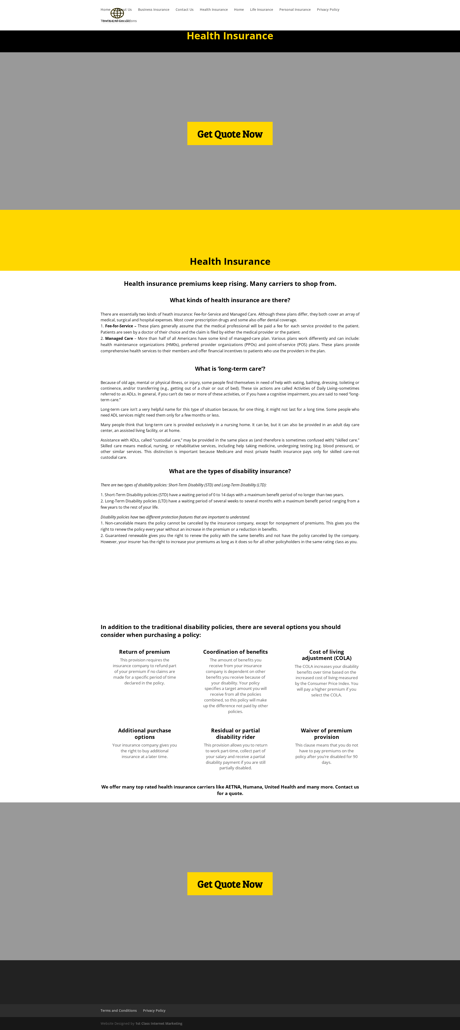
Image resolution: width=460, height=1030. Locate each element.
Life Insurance (261, 10)
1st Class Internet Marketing (158, 1023)
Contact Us (185, 10)
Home (105, 10)
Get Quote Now (230, 133)
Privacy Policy (328, 10)
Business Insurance (153, 10)
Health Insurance (214, 10)
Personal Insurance (295, 10)
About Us (124, 10)
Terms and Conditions (119, 21)
